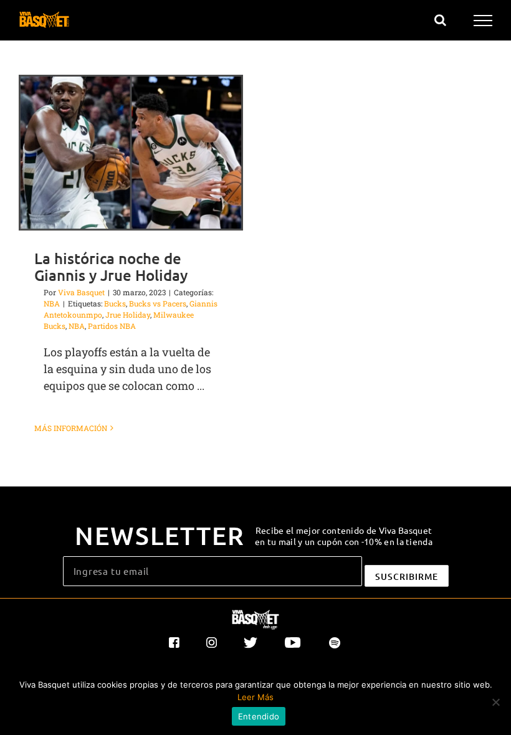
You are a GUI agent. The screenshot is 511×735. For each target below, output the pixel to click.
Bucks (115, 303)
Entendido (258, 716)
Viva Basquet (81, 292)
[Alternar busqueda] (440, 20)
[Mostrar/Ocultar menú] (483, 20)
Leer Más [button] (255, 697)
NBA (52, 303)
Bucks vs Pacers (157, 303)
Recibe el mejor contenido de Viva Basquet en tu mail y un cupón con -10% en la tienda (343, 535)
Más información (70, 428)
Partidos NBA (112, 326)
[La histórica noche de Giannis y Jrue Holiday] (131, 152)
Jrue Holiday (127, 315)
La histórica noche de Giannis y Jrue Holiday (111, 267)
